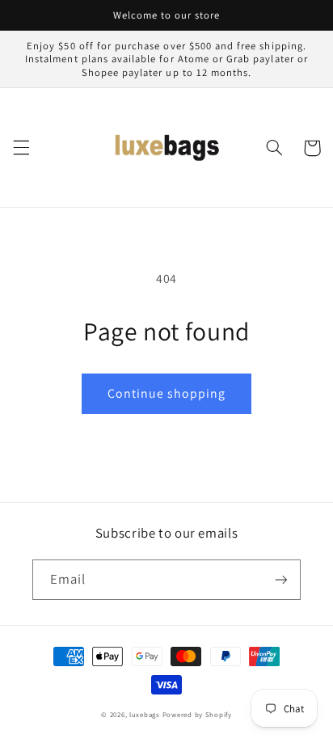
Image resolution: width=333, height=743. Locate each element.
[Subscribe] (281, 579)
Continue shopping (166, 393)
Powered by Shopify (197, 715)
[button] (21, 148)
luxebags (144, 715)
